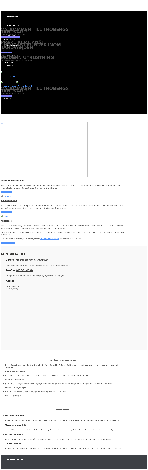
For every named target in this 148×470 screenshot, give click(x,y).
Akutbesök (6, 221)
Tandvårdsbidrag (9, 200)
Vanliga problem (13, 6)
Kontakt (10, 65)
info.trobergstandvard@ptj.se (32, 259)
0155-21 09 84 (24, 270)
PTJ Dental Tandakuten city (49, 239)
